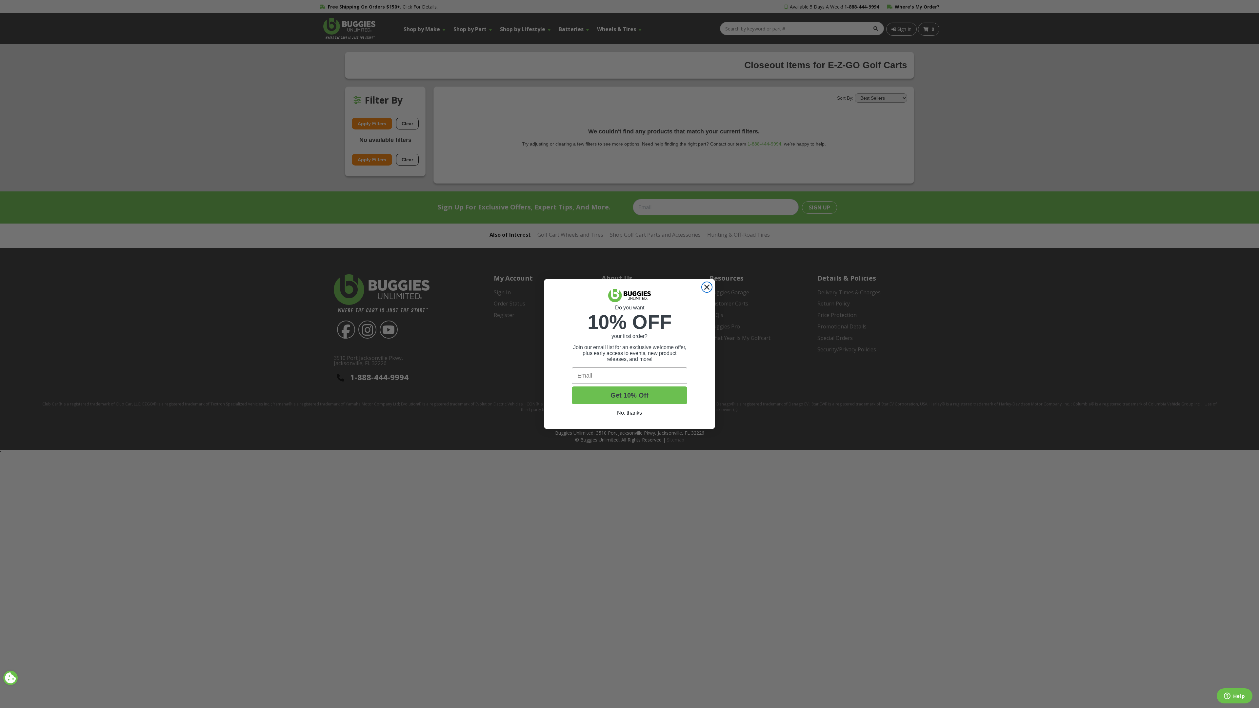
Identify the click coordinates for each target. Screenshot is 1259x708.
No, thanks (629, 413)
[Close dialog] (707, 287)
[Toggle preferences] (10, 678)
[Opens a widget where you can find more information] (1234, 696)
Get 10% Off (629, 395)
